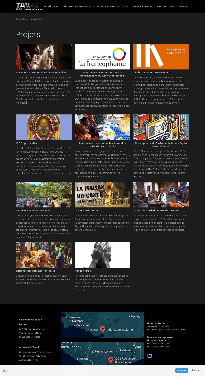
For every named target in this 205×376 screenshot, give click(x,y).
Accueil (47, 6)
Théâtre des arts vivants (26, 19)
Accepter (182, 370)
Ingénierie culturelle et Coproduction (78, 6)
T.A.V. (56, 6)
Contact (172, 6)
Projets (125, 6)
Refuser (195, 370)
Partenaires (161, 6)
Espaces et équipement (141, 6)
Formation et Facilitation (108, 6)
